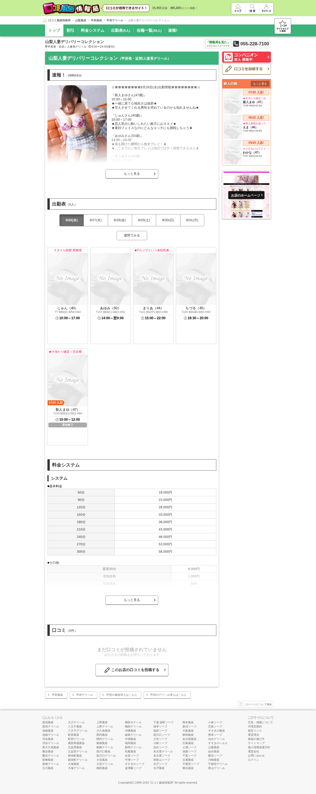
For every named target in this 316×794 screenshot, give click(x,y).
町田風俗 (73, 734)
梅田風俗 (102, 768)
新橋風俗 (47, 759)
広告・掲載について (260, 722)
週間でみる (132, 235)
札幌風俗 (130, 751)
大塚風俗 (73, 764)
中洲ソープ (132, 759)
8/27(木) (96, 220)
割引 (70, 30)
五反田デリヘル (77, 751)
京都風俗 (188, 759)
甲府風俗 (57, 694)
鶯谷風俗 (47, 751)
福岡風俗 (130, 743)
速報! (172, 30)
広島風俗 (188, 743)
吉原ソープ (132, 755)
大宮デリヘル (104, 764)
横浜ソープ (215, 755)
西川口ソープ (161, 734)
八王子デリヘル (77, 730)
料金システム (93, 30)
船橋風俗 (102, 743)
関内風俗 (102, 734)
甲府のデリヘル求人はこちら (168, 694)
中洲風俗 (130, 739)
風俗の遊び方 (256, 739)
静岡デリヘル (133, 747)
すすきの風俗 (216, 730)
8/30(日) (168, 220)
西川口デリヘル (106, 755)
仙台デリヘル (216, 739)
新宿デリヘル (50, 726)
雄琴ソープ (160, 726)
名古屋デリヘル (163, 751)
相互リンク (255, 730)
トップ (54, 30)
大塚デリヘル (76, 768)
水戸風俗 (158, 768)
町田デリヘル (76, 739)
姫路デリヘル (133, 734)
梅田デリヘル (133, 726)
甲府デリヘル (84, 694)
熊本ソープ (215, 734)
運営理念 (253, 734)
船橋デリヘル (104, 747)
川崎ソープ (160, 743)
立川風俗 (47, 768)
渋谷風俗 (47, 739)
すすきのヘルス (218, 743)
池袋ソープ (189, 751)
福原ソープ (160, 730)
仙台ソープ (160, 747)
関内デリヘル (104, 739)
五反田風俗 (75, 747)
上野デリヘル (104, 726)
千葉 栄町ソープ (163, 722)
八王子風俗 (75, 726)
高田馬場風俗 (76, 743)
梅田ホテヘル (133, 722)
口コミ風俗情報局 (162, 782)
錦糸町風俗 (75, 755)
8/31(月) (192, 220)
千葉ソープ (189, 755)
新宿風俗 (47, 722)
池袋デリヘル (50, 734)
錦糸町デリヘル (77, 759)
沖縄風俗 (130, 730)
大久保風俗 (103, 730)
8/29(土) (144, 220)
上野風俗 (102, 722)
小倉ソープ (215, 722)
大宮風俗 (102, 759)
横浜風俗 (188, 768)
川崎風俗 (213, 759)
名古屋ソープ (161, 755)
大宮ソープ (160, 739)
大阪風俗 (188, 730)
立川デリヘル (76, 722)
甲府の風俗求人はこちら (121, 694)
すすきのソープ (134, 764)
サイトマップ (256, 743)
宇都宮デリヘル (218, 764)
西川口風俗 (103, 751)
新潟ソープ (189, 726)
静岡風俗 (188, 734)
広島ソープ (215, 726)
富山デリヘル (216, 768)
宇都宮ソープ (191, 764)
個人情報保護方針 (259, 747)
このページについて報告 (258, 704)
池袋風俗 (47, 730)
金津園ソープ (133, 768)
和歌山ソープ (161, 759)
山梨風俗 (213, 747)
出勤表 (120, 30)
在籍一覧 (149, 30)
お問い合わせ (256, 755)
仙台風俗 (213, 751)
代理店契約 (255, 726)
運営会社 (253, 751)
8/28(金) (120, 220)
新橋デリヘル (50, 764)
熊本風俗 (188, 722)
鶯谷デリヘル (50, 755)
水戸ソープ (160, 764)
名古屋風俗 (189, 739)
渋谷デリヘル (50, 743)
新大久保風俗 (50, 747)
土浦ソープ (189, 747)
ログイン (253, 759)
